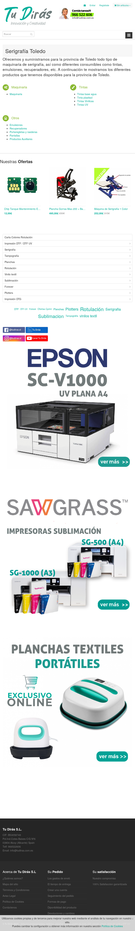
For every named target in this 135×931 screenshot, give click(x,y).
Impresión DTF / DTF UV (18, 243)
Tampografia (72, 315)
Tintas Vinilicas (85, 101)
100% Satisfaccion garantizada (110, 884)
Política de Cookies (13, 901)
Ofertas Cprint (45, 309)
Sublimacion (51, 316)
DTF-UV (23, 309)
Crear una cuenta (57, 890)
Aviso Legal (9, 895)
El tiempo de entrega (59, 884)
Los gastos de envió (59, 878)
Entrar (92, 5)
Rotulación (10, 268)
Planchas (10, 262)
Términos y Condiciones (16, 890)
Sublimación (11, 280)
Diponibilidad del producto (62, 907)
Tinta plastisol (84, 97)
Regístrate (104, 5)
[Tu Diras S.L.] (28, 15)
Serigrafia (113, 309)
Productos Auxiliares (21, 139)
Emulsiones (16, 125)
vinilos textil (88, 315)
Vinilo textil (10, 274)
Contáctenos (10, 907)
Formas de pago (57, 901)
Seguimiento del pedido (61, 895)
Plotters (9, 293)
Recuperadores (18, 128)
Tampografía (12, 255)
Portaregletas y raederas (23, 132)
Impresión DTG (13, 299)
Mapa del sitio (10, 884)
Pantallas (15, 135)
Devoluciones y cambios (61, 913)
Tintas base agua (87, 94)
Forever (9, 286)
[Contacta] (85, 5)
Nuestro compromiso (104, 878)
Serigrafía (10, 249)
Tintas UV (82, 104)
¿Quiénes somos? (13, 878)
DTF (16, 309)
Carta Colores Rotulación (19, 237)
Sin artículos (122, 5)
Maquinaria (16, 94)
